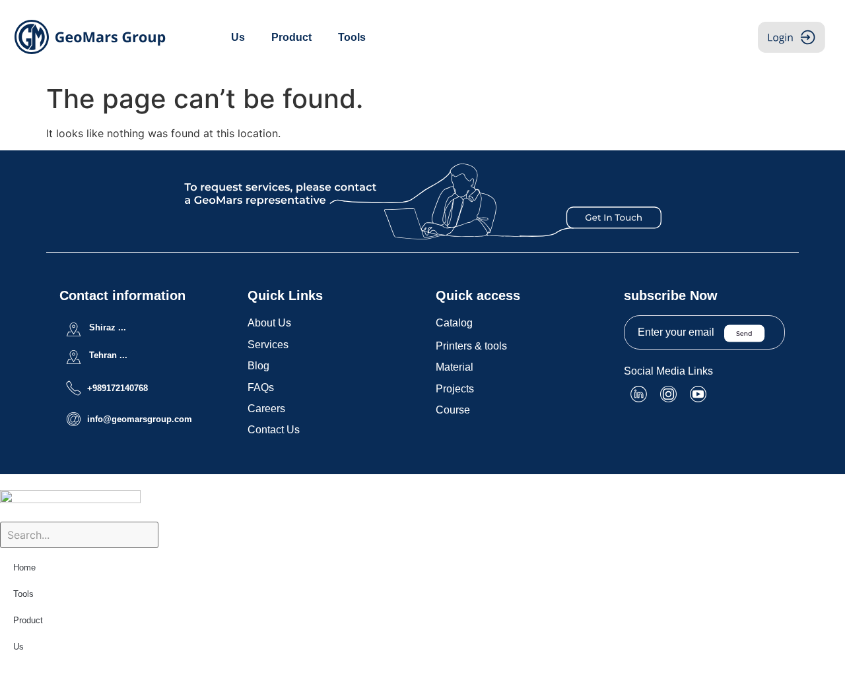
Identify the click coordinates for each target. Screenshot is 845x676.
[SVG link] (422, 201)
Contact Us (274, 429)
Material (454, 367)
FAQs (261, 387)
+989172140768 (117, 388)
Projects (455, 388)
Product (291, 37)
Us (238, 37)
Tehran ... (108, 355)
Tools (352, 37)
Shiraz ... (107, 327)
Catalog (454, 322)
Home (24, 567)
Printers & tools (471, 346)
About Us (269, 322)
